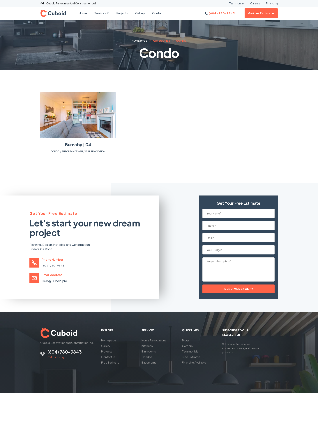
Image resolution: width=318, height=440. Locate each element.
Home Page (139, 40)
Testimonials (190, 351)
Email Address (52, 275)
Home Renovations (154, 340)
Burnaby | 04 (78, 144)
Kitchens (147, 346)
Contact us (108, 357)
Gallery (105, 346)
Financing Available (194, 362)
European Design (72, 151)
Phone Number (52, 259)
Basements (149, 362)
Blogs (186, 340)
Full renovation (95, 151)
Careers (187, 346)
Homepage (108, 340)
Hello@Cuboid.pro (54, 281)
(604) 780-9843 (53, 266)
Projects (106, 351)
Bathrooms (149, 351)
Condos (147, 357)
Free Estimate (110, 362)
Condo (55, 151)
